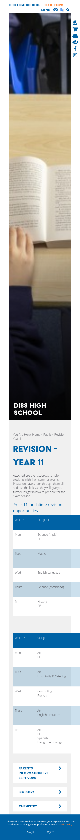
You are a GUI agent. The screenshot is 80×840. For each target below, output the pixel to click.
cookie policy (65, 824)
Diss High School (24, 5)
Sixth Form (53, 5)
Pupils (47, 435)
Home (36, 435)
